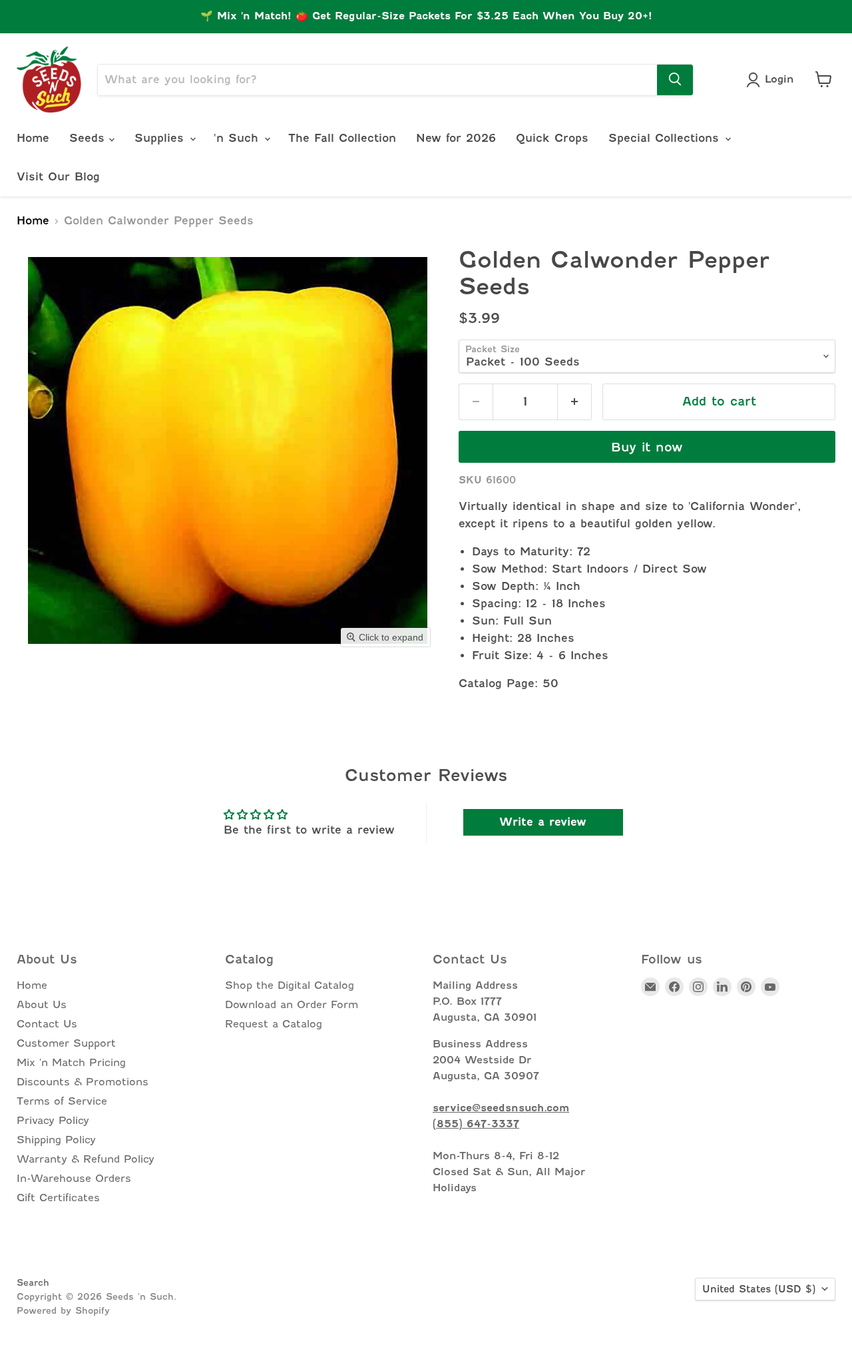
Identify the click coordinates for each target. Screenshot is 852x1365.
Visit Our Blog (58, 176)
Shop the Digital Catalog (289, 985)
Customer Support (66, 1043)
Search (33, 1282)
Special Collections (666, 138)
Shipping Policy (56, 1140)
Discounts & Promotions (82, 1082)
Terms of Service (62, 1101)
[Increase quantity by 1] (575, 402)
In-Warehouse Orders (74, 1179)
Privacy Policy (53, 1121)
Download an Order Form (291, 1005)
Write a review (542, 822)
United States (758, 1289)
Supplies (161, 138)
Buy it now (647, 447)
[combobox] (377, 79)
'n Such (238, 138)
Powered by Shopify (63, 1310)
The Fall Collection (342, 138)
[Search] (675, 79)
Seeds (89, 138)
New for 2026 (456, 138)
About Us (42, 1005)
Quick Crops (552, 138)
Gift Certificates (58, 1198)
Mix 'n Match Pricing (71, 1063)
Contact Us (47, 1024)
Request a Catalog (273, 1024)
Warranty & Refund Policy (85, 1159)
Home (33, 138)
